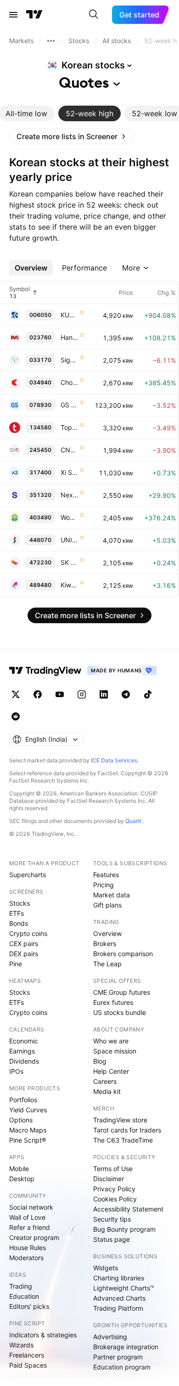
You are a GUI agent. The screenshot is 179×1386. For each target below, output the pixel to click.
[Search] (93, 15)
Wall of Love (27, 1217)
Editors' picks (29, 1306)
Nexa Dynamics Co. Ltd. (69, 495)
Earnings (22, 1051)
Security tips (112, 1219)
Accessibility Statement (128, 1209)
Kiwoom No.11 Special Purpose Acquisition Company (69, 585)
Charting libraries (118, 1278)
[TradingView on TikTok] (147, 694)
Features (106, 875)
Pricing (103, 885)
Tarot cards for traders (127, 1130)
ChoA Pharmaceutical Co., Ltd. (69, 382)
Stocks (19, 903)
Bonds (18, 923)
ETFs (16, 913)
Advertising (110, 1337)
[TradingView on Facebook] (37, 694)
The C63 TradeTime (123, 1140)
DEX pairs (23, 954)
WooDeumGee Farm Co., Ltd (69, 517)
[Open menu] (13, 15)
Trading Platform (118, 1308)
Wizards (21, 1345)
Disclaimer (108, 1179)
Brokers (104, 943)
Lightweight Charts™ (123, 1288)
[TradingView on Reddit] (15, 716)
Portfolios (23, 1100)
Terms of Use (113, 1168)
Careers (105, 1081)
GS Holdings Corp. (69, 405)
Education (24, 1296)
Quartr (133, 820)
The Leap (107, 964)
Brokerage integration (125, 1347)
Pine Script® (27, 1140)
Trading (20, 1286)
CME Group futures (121, 992)
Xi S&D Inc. (69, 472)
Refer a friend (29, 1227)
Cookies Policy (115, 1199)
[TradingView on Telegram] (125, 694)
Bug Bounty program (124, 1229)
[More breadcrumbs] (51, 41)
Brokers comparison (123, 954)
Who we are (111, 1041)
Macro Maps (27, 1130)
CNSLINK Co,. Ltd (69, 450)
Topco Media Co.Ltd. (69, 427)
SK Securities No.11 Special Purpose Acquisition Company (69, 562)
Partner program (118, 1357)
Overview (107, 933)
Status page (111, 1239)
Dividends (24, 1061)
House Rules (27, 1247)
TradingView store (120, 1120)
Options (21, 1120)
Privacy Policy (114, 1189)
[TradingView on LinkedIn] (103, 694)
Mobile (19, 1168)
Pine (15, 964)
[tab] (89, 113)
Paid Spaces (28, 1365)
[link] (71, 136)
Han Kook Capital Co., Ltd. (69, 337)
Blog (99, 1061)
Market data (111, 895)
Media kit (107, 1091)
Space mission (114, 1051)
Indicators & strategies (43, 1335)
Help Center (111, 1071)
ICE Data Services (114, 760)
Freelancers (26, 1355)
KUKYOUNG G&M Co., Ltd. (69, 315)
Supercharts (27, 875)
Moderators (26, 1258)
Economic (23, 1041)
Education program (122, 1367)
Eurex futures (113, 1002)
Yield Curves (28, 1110)
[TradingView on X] (15, 694)
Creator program (34, 1237)
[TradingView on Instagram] (81, 694)
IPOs (16, 1071)
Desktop (21, 1179)
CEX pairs (23, 943)
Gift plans (107, 905)
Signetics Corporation (69, 360)
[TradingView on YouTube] (59, 694)
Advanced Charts (119, 1298)
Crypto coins (28, 933)
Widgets (105, 1268)
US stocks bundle (119, 1012)
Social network (31, 1207)
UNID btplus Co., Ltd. (69, 540)
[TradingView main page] (34, 14)
